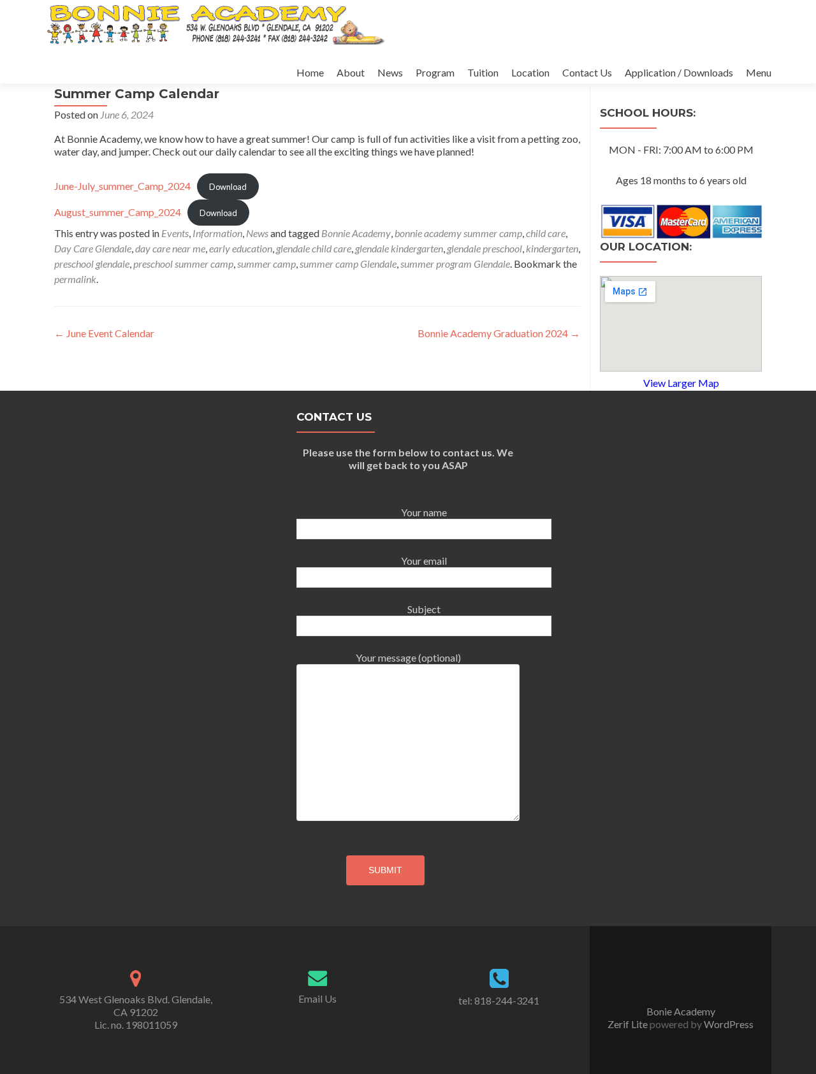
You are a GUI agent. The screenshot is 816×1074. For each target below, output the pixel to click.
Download (228, 187)
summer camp (266, 264)
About (351, 72)
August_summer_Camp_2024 (117, 212)
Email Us (317, 998)
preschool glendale (91, 264)
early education (240, 248)
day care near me (170, 248)
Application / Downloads (679, 72)
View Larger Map (681, 383)
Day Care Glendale (92, 248)
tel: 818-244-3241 (498, 1000)
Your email (424, 561)
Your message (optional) (408, 657)
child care (545, 233)
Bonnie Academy (356, 233)
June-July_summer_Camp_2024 (122, 186)
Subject (424, 609)
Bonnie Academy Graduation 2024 (499, 333)
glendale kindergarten (399, 248)
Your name (424, 512)
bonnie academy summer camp (458, 233)
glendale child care (313, 248)
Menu (758, 72)
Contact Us (587, 72)
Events (175, 233)
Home (310, 72)
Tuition (483, 72)
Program (435, 72)
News (390, 72)
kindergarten (552, 248)
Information (217, 233)
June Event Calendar (104, 333)
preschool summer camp (183, 264)
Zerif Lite (629, 1024)
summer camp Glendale (348, 264)
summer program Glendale (455, 264)
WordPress (728, 1024)
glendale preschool (484, 248)
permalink (75, 279)
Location (530, 72)
